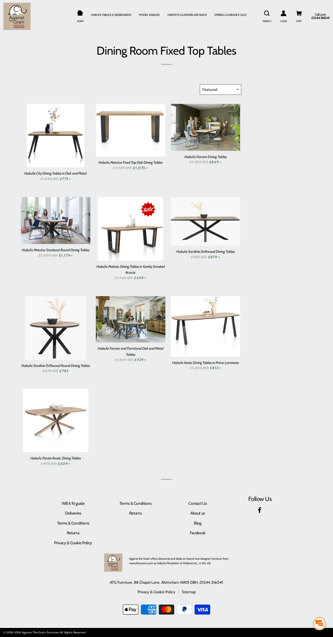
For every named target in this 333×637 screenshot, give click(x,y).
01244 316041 (211, 582)
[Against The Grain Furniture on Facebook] (260, 511)
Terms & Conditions (73, 523)
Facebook (197, 532)
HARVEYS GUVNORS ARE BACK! (187, 15)
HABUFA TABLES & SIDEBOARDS (111, 15)
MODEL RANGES (149, 15)
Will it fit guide (73, 503)
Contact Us (197, 503)
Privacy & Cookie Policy (73, 542)
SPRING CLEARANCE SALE (230, 15)
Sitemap (189, 592)
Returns (73, 532)
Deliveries (73, 513)
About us (198, 513)
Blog (197, 523)
